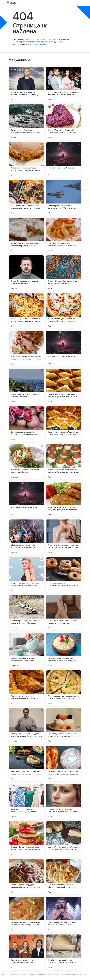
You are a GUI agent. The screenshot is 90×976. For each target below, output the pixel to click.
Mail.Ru (4, 974)
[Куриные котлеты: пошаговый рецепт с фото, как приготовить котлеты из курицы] (63, 499)
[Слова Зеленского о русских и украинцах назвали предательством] (26, 273)
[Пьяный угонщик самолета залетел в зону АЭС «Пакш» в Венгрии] (63, 197)
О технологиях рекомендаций (47, 974)
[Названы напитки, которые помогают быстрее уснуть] (26, 650)
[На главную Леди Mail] (12, 3)
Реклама (22, 974)
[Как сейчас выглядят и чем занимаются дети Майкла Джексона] (26, 952)
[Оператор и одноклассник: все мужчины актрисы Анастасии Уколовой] (26, 575)
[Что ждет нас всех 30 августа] (63, 160)
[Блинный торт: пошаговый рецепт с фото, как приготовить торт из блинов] (63, 839)
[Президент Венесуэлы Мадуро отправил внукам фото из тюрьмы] (26, 725)
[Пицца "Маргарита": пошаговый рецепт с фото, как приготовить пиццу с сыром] (26, 310)
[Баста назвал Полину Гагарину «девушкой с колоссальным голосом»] (63, 914)
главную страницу (38, 44)
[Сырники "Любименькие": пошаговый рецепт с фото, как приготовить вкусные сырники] (63, 235)
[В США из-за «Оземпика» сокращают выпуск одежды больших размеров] (26, 801)
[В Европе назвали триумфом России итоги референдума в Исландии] (26, 537)
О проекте (31, 974)
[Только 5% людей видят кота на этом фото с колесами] (63, 273)
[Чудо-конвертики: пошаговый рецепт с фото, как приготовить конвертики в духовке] (63, 386)
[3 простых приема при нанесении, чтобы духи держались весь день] (63, 537)
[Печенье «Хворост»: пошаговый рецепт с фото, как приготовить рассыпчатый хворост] (26, 914)
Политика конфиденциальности (70, 974)
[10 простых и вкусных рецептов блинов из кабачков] (26, 461)
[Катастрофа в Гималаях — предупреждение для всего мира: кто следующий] (26, 122)
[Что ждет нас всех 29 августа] (63, 348)
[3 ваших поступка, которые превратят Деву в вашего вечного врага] (63, 801)
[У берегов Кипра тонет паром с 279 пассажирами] (26, 386)
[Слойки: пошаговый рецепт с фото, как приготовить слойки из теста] (63, 952)
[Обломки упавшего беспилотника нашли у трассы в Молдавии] (26, 612)
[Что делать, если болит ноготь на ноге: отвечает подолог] (63, 612)
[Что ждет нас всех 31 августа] (26, 499)
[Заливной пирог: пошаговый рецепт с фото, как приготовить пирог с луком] (26, 160)
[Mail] (8, 3)
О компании (13, 974)
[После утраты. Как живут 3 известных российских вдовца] (26, 84)
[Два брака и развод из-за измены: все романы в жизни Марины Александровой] (63, 84)
